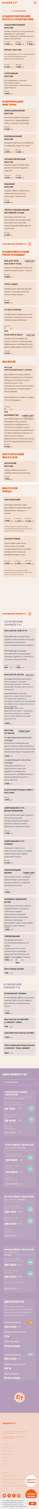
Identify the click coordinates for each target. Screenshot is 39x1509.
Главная (6, 11)
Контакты (6, 1464)
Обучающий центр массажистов (14, 1486)
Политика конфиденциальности (14, 1479)
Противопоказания (9, 1482)
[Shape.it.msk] (18, 1497)
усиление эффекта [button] (14, 244)
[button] (29, 244)
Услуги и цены (19, 11)
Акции (5, 1457)
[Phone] (14, 1497)
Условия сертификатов (11, 1476)
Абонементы (7, 1451)
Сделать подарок (31, 1481)
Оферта (5, 1473)
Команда (6, 1460)
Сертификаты (7, 1454)
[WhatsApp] (4, 1497)
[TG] (9, 1497)
